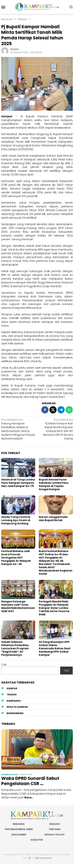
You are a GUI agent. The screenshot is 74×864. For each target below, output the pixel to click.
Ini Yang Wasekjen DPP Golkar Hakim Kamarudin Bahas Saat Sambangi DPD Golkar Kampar (54, 648)
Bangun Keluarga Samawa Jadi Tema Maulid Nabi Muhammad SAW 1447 (17, 606)
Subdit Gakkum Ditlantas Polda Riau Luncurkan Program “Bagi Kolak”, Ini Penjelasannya (15, 648)
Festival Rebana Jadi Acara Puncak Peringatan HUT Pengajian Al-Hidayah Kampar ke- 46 (16, 557)
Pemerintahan (9, 774)
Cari (3, 664)
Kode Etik (37, 840)
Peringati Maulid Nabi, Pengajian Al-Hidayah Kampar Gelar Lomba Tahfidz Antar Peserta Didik (54, 608)
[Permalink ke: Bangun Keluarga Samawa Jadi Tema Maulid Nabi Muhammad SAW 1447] (18, 589)
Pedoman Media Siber (19, 829)
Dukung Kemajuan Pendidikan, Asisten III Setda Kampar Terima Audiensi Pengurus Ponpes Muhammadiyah (18, 429)
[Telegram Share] (61, 409)
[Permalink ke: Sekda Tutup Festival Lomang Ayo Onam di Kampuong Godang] (18, 504)
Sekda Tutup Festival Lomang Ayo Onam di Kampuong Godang (15, 520)
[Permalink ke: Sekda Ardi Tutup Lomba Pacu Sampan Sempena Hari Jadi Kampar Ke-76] (18, 467)
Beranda (19, 824)
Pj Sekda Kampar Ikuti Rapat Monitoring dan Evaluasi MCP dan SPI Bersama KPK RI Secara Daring (58, 429)
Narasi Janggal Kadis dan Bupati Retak (53, 518)
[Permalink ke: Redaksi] (4, 51)
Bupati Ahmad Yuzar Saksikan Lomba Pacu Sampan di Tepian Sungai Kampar (53, 484)
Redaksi (54, 824)
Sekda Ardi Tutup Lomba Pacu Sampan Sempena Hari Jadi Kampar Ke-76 (18, 483)
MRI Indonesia (43, 858)
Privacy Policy (54, 834)
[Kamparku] (37, 7)
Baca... (29, 797)
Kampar (12, 688)
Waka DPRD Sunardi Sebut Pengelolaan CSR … (30, 781)
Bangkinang (15, 713)
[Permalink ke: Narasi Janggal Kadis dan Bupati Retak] (56, 504)
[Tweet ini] (53, 409)
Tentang (55, 829)
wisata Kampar (17, 707)
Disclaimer (18, 834)
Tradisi (12, 694)
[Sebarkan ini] (44, 409)
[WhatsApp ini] (69, 409)
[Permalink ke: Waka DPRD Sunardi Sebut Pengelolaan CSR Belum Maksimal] (37, 749)
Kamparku (14, 701)
